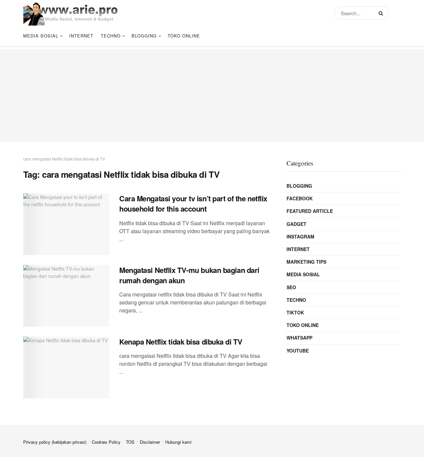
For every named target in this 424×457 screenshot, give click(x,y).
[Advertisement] (212, 95)
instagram (300, 236)
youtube (298, 350)
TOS (130, 442)
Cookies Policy (106, 442)
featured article (310, 211)
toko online (184, 36)
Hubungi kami (178, 442)
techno (111, 36)
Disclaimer (150, 442)
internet (81, 36)
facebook (300, 198)
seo (291, 287)
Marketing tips (306, 261)
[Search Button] (382, 13)
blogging (144, 36)
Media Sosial (40, 36)
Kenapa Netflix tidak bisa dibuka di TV (180, 341)
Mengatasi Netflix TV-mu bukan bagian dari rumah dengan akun (189, 275)
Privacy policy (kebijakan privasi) (54, 442)
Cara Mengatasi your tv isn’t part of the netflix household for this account (193, 203)
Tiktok (295, 312)
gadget (296, 224)
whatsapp (299, 337)
